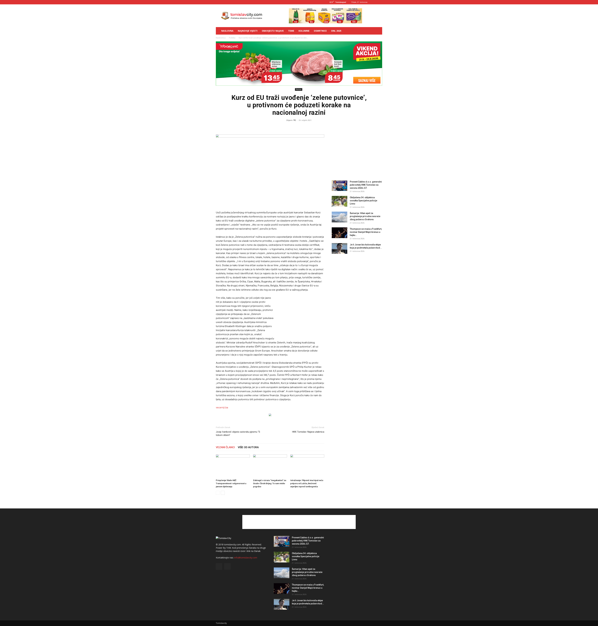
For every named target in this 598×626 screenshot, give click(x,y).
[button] (378, 31)
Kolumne (304, 30)
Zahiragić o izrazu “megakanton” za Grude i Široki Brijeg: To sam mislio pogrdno (269, 483)
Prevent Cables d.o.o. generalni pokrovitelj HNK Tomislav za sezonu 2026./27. (366, 184)
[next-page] (223, 493)
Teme (291, 30)
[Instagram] (379, 2)
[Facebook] (374, 2)
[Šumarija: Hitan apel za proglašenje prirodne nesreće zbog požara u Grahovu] (339, 217)
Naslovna (227, 30)
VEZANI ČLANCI (225, 447)
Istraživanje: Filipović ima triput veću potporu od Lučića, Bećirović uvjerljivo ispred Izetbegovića (306, 483)
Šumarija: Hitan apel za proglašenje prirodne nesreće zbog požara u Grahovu (365, 216)
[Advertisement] (301, 316)
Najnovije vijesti (247, 30)
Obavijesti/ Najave (273, 30)
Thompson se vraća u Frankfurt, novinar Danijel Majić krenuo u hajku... (366, 232)
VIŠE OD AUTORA (248, 447)
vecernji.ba (222, 407)
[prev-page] (218, 493)
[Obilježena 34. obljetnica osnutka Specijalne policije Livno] (339, 201)
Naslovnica (220, 37)
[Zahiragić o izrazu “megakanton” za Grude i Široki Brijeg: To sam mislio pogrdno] (270, 466)
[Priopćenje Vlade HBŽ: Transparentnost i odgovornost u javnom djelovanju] (233, 466)
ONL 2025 (336, 30)
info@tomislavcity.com (245, 557)
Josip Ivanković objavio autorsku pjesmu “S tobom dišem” (238, 433)
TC (294, 120)
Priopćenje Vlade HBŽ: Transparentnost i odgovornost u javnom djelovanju (231, 483)
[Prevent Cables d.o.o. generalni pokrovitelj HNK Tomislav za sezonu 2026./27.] (339, 185)
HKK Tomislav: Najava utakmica (308, 431)
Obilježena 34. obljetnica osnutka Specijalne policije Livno (363, 200)
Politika (232, 37)
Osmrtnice (320, 30)
